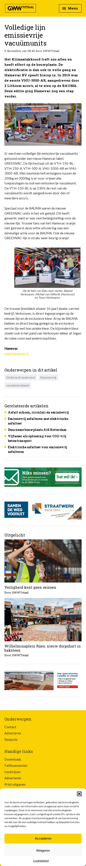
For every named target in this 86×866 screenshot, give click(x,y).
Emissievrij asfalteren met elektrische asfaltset (38, 421)
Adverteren (12, 733)
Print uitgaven (15, 784)
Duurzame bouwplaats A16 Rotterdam (37, 430)
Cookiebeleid (41, 860)
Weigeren (43, 850)
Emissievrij (48, 377)
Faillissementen (15, 765)
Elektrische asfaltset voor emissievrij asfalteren (37, 449)
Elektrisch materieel (20, 377)
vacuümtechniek (17, 385)
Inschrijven (12, 772)
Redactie (10, 739)
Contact (10, 727)
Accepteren (43, 838)
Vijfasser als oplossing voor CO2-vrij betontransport (37, 438)
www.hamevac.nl (16, 353)
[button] (79, 794)
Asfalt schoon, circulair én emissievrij (38, 412)
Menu (72, 8)
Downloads (12, 759)
